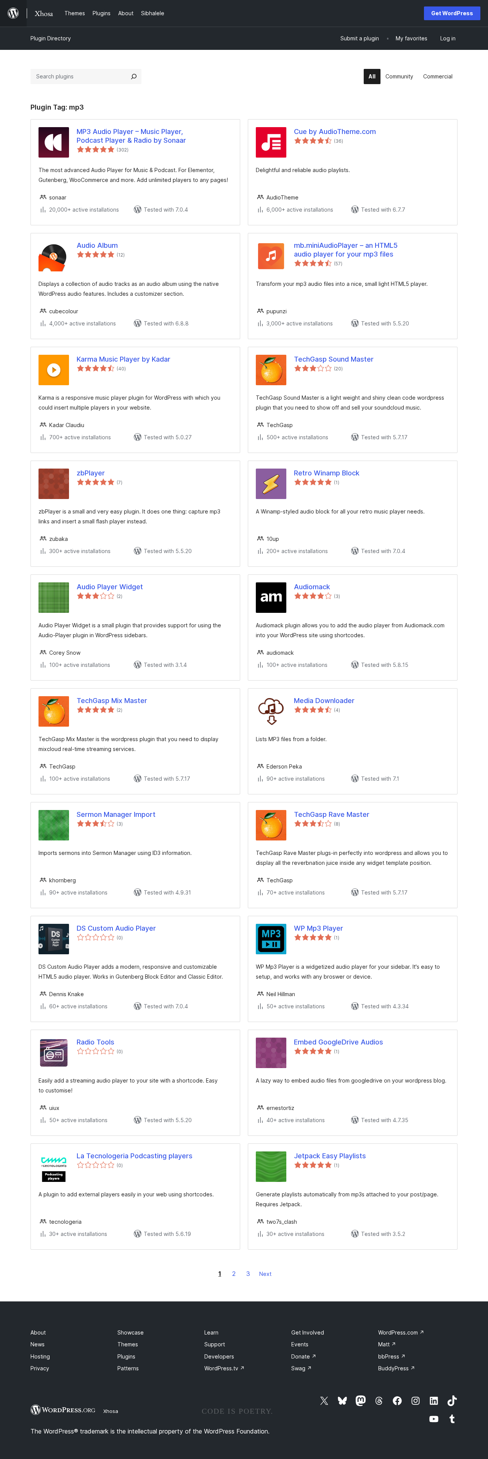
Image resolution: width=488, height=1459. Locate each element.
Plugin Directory (50, 38)
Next (265, 1274)
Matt (387, 1344)
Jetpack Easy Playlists (330, 1156)
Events (299, 1344)
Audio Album (97, 245)
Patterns (128, 1368)
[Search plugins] (133, 76)
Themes (127, 1344)
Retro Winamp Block (327, 473)
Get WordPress (452, 13)
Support (214, 1344)
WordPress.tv (224, 1368)
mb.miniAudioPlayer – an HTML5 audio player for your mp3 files (346, 249)
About (38, 1332)
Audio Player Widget (110, 587)
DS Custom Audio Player (116, 928)
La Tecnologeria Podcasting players (135, 1156)
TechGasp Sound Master (334, 359)
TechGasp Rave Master (331, 814)
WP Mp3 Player (318, 928)
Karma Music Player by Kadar (123, 359)
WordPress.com (401, 1332)
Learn (211, 1332)
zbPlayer (91, 473)
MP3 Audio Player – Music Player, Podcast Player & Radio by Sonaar (131, 136)
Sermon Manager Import (116, 814)
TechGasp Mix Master (112, 701)
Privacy (39, 1368)
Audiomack (312, 587)
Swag (301, 1368)
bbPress (392, 1356)
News (37, 1344)
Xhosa (110, 1411)
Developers (219, 1356)
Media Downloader (324, 701)
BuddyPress (396, 1368)
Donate (303, 1356)
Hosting (40, 1356)
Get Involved (307, 1332)
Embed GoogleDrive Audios (338, 1042)
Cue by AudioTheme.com (335, 132)
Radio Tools (95, 1042)
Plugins (126, 1356)
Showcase (130, 1332)
